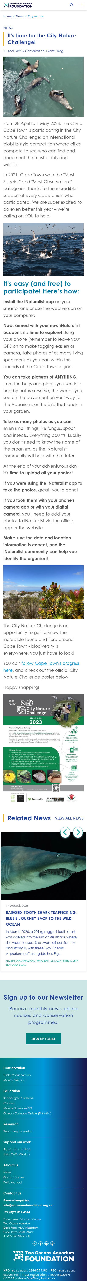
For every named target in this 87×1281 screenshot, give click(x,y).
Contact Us (20, 1193)
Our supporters (13, 1177)
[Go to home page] (18, 5)
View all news (69, 818)
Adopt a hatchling (16, 1149)
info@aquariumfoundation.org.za (27, 1205)
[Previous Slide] (65, 832)
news (8, 28)
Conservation (34, 51)
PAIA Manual (12, 1182)
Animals (55, 961)
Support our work (17, 1142)
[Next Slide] (78, 832)
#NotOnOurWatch (16, 1154)
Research (43, 961)
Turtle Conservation (17, 1075)
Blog (60, 51)
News (7, 1172)
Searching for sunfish (18, 1131)
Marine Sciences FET (17, 1108)
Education (11, 1091)
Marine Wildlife (13, 1080)
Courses (8, 1103)
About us (10, 1165)
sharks (10, 961)
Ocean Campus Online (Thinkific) (27, 1113)
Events (50, 51)
